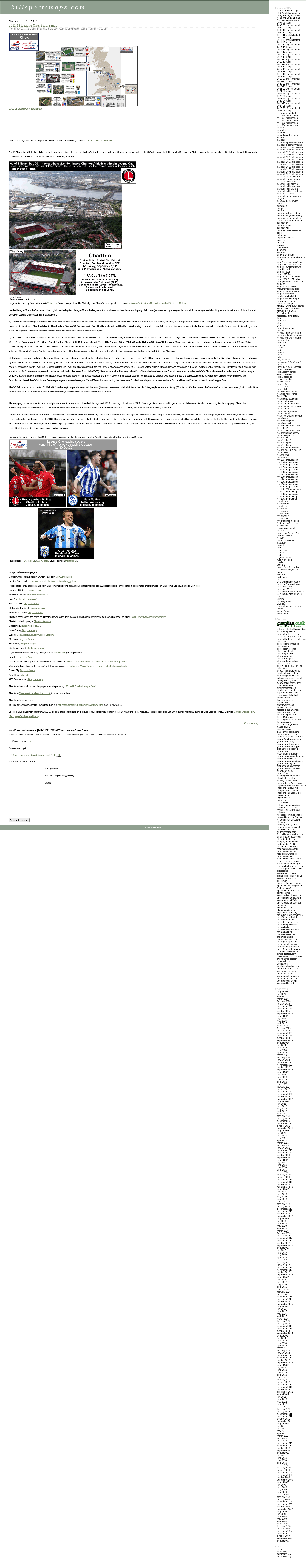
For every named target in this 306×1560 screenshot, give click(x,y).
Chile (279, 233)
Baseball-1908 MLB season (290, 147)
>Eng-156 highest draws (289, 15)
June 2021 (282, 1135)
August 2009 (283, 1482)
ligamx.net (282, 800)
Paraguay (281, 543)
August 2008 (283, 1511)
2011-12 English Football (33, 29)
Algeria (280, 128)
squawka (281, 905)
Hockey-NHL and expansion (290, 335)
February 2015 (284, 1321)
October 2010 (283, 1448)
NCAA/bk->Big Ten (285, 423)
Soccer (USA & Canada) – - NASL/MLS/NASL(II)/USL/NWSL (289, 568)
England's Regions (285, 293)
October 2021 (283, 1126)
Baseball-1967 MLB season (290, 162)
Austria (280, 137)
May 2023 (282, 1079)
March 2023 (283, 1084)
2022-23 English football (289, 93)
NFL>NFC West (282, 518)
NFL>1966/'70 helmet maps (289, 489)
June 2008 (282, 1516)
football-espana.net (286, 714)
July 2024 (281, 1045)
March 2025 (283, 1026)
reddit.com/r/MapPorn (287, 854)
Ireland (280, 352)
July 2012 (281, 1397)
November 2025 (284, 1008)
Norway (280, 538)
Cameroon (282, 206)
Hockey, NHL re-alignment (289, 333)
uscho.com (282, 964)
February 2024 (284, 1057)
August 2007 (283, 1541)
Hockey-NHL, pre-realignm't (289, 338)
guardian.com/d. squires (288, 768)
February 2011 (283, 1438)
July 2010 (281, 1455)
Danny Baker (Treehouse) (289, 683)
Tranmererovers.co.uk (37, 594)
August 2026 (283, 991)
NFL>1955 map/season (287, 464)
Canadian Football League (289, 230)
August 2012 (283, 1394)
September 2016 (285, 1275)
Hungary (281, 345)
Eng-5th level (283, 269)
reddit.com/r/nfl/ (284, 856)
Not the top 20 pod (285, 829)
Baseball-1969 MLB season (290, 167)
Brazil (279, 203)
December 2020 (284, 1150)
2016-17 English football (289, 64)
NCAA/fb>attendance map (289, 430)
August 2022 (283, 1101)
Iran (279, 350)
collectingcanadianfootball (289, 678)
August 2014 (283, 1336)
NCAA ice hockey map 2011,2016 (287, 395)
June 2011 (282, 1428)
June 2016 (282, 1282)
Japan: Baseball (284, 369)
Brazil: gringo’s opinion (288, 673)
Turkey (280, 579)
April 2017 (282, 1258)
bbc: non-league (285, 658)
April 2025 (282, 1023)
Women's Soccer (285, 611)
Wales (280, 608)
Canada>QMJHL (284, 225)
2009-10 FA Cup (284, 32)
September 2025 (285, 1013)
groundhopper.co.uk (286, 759)
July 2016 (281, 1279)
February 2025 (284, 1028)
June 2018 (282, 1223)
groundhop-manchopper (289, 746)
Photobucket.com (42, 621)
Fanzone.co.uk (33, 590)
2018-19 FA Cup (284, 76)
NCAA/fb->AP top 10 (286, 435)
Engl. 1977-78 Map (286, 274)
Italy (279, 357)
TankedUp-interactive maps (290, 915)
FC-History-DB (283, 702)
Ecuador (281, 252)
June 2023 (282, 1077)
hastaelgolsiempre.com (288, 776)
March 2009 (283, 1494)
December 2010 (284, 1443)
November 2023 (284, 1065)
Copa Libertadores (285, 237)
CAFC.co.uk (29, 560)
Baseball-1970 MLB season (290, 169)
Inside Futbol (283, 795)
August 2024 (283, 1043)
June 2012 (282, 1399)
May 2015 (282, 1314)
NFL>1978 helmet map (287, 491)
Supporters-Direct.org (287, 912)
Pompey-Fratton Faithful (288, 842)
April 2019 (282, 1199)
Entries (282, 1551)
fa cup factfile (283, 697)
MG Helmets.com (285, 802)
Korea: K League (284, 377)
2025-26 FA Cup (284, 111)
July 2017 (281, 1250)
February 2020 (284, 1175)
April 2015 (282, 1316)
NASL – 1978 (282, 386)
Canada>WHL (283, 228)
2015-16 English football (289, 59)
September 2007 (285, 1538)
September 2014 (285, 1333)
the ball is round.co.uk (287, 922)
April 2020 (282, 1170)
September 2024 (285, 1040)
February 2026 (284, 1001)
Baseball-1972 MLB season (290, 174)
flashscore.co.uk (285, 707)
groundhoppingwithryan (288, 766)
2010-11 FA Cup (284, 37)
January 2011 (283, 1440)
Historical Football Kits (287, 778)
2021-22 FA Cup (284, 91)
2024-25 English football (289, 103)
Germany (281, 320)
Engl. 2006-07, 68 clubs (288, 277)
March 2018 (283, 1231)
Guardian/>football (286, 771)
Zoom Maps (282, 613)
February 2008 (284, 1526)
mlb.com (281, 812)
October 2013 (283, 1360)
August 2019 (283, 1189)
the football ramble (286, 934)
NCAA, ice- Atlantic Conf (288, 403)
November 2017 (284, 1240)
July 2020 (281, 1162)
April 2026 (282, 996)
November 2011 (284, 1416)
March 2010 (283, 1465)
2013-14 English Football (289, 49)
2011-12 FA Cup (284, 42)
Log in (279, 1549)
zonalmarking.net (285, 983)
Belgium (281, 198)
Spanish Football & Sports (289, 890)
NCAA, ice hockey (285, 401)
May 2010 (282, 1460)
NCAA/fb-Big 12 (284, 440)
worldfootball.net (285, 973)
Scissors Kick (283, 871)
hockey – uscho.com (287, 780)
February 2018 (284, 1233)
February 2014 (284, 1350)
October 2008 (283, 1506)
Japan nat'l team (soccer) (289, 367)
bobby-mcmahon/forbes (288, 671)
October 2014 (283, 1331)
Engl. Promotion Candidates (290, 281)
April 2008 (282, 1521)
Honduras (281, 342)
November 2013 (284, 1358)
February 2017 (284, 1262)
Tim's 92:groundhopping (288, 949)
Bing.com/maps (31, 603)
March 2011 (282, 1436)
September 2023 (285, 1069)
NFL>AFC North (283, 504)
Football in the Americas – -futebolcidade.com (289, 711)
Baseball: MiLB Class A (287, 184)
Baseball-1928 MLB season (290, 157)
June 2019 (282, 1194)
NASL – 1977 (282, 384)
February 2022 (284, 1116)
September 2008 (285, 1509)
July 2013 (281, 1367)
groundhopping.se (286, 763)
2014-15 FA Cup (284, 57)
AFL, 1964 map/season (287, 125)
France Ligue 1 (283, 727)
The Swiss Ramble (285, 937)
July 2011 (281, 1426)
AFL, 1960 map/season (287, 115)
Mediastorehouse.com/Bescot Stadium (35, 634)
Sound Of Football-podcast (289, 883)
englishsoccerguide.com (289, 690)
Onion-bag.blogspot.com (289, 837)
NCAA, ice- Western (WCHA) (289, 416)
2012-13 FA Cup (284, 47)
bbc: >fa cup (283, 646)
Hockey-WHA (283, 340)
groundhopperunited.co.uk (290, 761)
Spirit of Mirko (283, 893)
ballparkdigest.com (286, 631)
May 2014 (282, 1343)
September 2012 (285, 1392)
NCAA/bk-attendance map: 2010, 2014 (289, 426)
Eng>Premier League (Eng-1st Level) (291, 258)
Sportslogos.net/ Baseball (289, 903)
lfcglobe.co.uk (283, 797)
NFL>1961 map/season (287, 479)
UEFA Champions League (288, 582)
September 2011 (285, 1421)
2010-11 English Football (288, 35)
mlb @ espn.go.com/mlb (288, 805)
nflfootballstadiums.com (288, 820)
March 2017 (283, 1260)
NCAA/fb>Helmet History (288, 433)
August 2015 (283, 1306)
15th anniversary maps (288, 20)
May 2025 (282, 1021)
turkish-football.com (286, 954)
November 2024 (284, 1035)
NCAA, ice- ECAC (284, 408)
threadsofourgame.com (288, 946)
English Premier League (288, 298)
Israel (279, 355)
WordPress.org (284, 1556)
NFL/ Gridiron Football (286, 528)
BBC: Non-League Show (288, 661)
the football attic (284, 927)
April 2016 (282, 1287)
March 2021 (283, 1143)
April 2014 (282, 1345)
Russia (280, 562)
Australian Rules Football (288, 135)
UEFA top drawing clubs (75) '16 (290, 595)
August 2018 (283, 1218)
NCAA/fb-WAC (283, 455)
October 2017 (283, 1243)
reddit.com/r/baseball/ (287, 849)
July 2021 (281, 1133)
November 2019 (284, 1182)
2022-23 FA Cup (284, 96)
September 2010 (285, 1450)
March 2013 (283, 1377)
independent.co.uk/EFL (287, 788)
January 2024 (283, 1060)
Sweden (281, 574)
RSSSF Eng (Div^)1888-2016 (289, 868)
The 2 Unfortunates (285, 920)
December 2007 (284, 1531)
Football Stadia (79, 29)
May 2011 (282, 1431)
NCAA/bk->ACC (283, 418)
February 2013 (284, 1379)
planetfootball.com (286, 839)
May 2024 (282, 1050)
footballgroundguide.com (289, 719)
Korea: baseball (284, 374)
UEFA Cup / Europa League (289, 584)
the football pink (284, 932)
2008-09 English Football (289, 25)
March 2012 (283, 1406)
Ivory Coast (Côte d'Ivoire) (289, 362)
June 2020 (282, 1165)
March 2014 (283, 1348)
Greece (280, 325)
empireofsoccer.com (286, 688)
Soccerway (282, 881)
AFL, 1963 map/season (287, 123)
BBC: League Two (284, 656)
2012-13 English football (289, 45)
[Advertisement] (73, 123)
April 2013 (282, 1375)
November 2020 (284, 1152)
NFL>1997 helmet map (287, 496)
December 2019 (284, 1179)
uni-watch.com (284, 961)
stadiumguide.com (286, 910)
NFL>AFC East (282, 501)
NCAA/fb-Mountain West (288, 447)
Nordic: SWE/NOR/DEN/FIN (288, 533)
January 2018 (283, 1235)
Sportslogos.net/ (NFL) (287, 900)
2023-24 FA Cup (284, 101)
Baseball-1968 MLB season (290, 164)
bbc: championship (286, 651)
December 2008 (284, 1502)
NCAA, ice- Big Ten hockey (289, 406)
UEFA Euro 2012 (284, 589)
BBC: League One (285, 653)
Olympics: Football (285, 540)
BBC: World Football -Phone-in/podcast (290, 667)
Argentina (281, 130)
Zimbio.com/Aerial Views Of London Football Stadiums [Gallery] (156, 303)
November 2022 (284, 1094)
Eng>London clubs (285, 255)
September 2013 (285, 1362)
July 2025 (281, 1018)
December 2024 (284, 1033)
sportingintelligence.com (289, 898)
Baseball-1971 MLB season (290, 172)
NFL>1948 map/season (287, 462)
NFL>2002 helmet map (287, 499)
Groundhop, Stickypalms (288, 741)
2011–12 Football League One (80, 686)
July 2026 (281, 994)
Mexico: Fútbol (283, 381)
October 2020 (283, 1155)
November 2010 (284, 1445)
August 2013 (283, 1365)
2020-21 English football (289, 84)
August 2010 (283, 1453)
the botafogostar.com (287, 925)
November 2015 (284, 1299)
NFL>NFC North (283, 513)
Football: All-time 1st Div (288, 316)
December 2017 (284, 1238)
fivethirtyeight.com (285, 705)
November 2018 (284, 1211)
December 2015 (284, 1296)
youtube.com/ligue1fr (287, 981)
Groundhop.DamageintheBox (291, 756)
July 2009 (281, 1485)
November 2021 (284, 1123)
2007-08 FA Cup (284, 23)
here (198, 585)
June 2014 (282, 1341)
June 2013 (282, 1370)
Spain (279, 572)
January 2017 (283, 1265)
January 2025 (283, 1031)
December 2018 (284, 1209)
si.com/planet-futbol (286, 878)
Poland (280, 545)
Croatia (280, 242)
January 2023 (283, 1089)
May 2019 (282, 1196)
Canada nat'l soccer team (289, 213)
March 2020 (283, 1172)
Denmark (281, 250)
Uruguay (281, 604)
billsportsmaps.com (48, 7)
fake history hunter (286, 700)
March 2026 (283, 999)
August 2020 (283, 1160)
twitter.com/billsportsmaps (289, 956)
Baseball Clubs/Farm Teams (289, 145)
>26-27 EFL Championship (289, 13)
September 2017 (285, 1245)
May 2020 (282, 1167)
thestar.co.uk (71, 560)
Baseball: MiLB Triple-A (287, 189)
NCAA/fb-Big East (285, 442)
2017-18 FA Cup (284, 71)
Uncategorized (284, 601)
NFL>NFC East (282, 511)
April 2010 (282, 1463)
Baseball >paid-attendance (290, 142)
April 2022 (282, 1111)
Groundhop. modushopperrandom (287, 752)
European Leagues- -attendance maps (287, 302)
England (281, 284)
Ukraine (280, 599)
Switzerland (282, 577)
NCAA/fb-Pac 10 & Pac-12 (289, 450)
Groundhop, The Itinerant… (289, 744)
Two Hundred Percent (287, 959)
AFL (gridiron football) (286, 113)
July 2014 (281, 1338)
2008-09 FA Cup (284, 28)
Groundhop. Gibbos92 (287, 749)
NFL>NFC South (283, 516)
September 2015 (285, 1304)
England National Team (288, 291)
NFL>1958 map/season (287, 472)
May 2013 (282, 1372)
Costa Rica (281, 240)
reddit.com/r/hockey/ (286, 851)
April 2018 (282, 1228)
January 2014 (283, 1353)
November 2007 (284, 1533)
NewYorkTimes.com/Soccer (289, 817)
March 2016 (283, 1289)
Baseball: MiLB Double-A (288, 186)
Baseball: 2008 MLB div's (288, 176)
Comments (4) (251, 723)
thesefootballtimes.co (287, 944)
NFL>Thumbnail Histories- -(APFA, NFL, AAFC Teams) (289, 522)
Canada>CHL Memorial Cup (289, 218)
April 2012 (282, 1404)
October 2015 (283, 1301)
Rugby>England (284, 560)
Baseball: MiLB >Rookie (287, 181)
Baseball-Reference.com (288, 634)
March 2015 (283, 1319)
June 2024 (282, 1047)
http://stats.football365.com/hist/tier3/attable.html (80, 704)
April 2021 (282, 1140)
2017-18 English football (289, 69)
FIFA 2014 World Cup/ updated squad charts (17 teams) (290, 307)
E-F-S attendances (285, 685)
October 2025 (283, 1011)
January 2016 (283, 1294)
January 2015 (283, 1323)
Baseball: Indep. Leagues (289, 179)
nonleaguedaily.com (287, 824)
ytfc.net (24, 674)
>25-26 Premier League (288, 10)
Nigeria (280, 530)
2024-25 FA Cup (284, 106)
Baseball (281, 140)
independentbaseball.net (289, 793)
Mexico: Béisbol (284, 379)
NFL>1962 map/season (287, 482)
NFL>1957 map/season (287, 469)
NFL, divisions (283, 525)
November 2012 (284, 1387)
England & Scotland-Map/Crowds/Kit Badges (288, 287)
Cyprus (280, 245)
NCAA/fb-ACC (282, 438)
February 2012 (284, 1409)
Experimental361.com (287, 693)
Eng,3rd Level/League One (99, 140)
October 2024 (283, 1038)
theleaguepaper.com (287, 941)
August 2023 (283, 1072)
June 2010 (282, 1458)
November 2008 (284, 1504)
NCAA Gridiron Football (287, 391)
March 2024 (283, 1055)
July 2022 (281, 1104)
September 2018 (285, 1216)
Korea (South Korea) (286, 372)
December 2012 (284, 1384)
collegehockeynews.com (289, 680)
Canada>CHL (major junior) (289, 215)
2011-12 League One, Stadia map (25, 108)
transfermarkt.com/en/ (287, 951)
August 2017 (283, 1248)
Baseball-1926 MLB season (290, 152)
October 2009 (283, 1477)
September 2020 (285, 1157)
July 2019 (281, 1192)
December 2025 (284, 1006)
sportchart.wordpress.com (289, 895)
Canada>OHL (283, 223)
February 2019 (284, 1204)
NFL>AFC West (282, 508)
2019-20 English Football (289, 79)
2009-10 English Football (289, 30)
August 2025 (283, 1016)
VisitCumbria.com (64, 576)
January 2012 (283, 1411)
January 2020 (283, 1177)
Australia (281, 132)
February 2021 (284, 1145)
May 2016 (282, 1284)
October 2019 (283, 1184)
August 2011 (283, 1424)
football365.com (285, 717)
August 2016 (283, 1277)
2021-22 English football (289, 89)
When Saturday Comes (287, 968)
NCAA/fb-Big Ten (284, 445)
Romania (281, 552)
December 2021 (284, 1121)
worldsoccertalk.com (287, 978)
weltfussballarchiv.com (288, 966)
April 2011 (282, 1433)
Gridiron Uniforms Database (290, 736)
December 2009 (284, 1472)
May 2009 (282, 1489)
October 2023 (283, 1067)
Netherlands (283, 457)
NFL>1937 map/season (287, 460)
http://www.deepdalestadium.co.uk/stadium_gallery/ (52, 581)
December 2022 (284, 1091)
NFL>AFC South (283, 506)
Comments (284, 1554)
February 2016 (284, 1292)
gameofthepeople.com (288, 732)
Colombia (281, 235)
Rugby (280, 555)
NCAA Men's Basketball (288, 399)
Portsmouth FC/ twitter (287, 844)
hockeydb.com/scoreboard (290, 783)
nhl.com (281, 822)
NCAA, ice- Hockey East (288, 411)
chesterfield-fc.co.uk (30, 625)
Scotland (281, 565)
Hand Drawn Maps (285, 328)
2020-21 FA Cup (284, 86)
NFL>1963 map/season (287, 484)
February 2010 (284, 1467)
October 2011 (283, 1419)
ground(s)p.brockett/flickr (289, 739)
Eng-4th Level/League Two (289, 267)
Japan (280, 364)
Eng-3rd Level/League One (59, 29)
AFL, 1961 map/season (287, 118)
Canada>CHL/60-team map (289, 220)
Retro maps (282, 550)
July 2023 (281, 1074)
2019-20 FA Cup (284, 81)
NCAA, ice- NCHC (284, 413)
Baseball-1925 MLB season (290, 149)
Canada (280, 211)
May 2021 (282, 1138)
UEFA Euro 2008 (284, 587)
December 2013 (284, 1355)
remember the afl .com (288, 861)
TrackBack (53, 755)
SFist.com (52, 303)
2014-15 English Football (289, 54)
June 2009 (282, 1487)
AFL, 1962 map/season (287, 120)
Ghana (280, 323)
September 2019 (285, 1187)
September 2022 (285, 1099)
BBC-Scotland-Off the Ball (288, 644)
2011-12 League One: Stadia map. (33, 25)
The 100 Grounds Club (287, 917)
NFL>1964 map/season (287, 486)
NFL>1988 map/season (287, 494)
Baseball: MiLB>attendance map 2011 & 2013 (290, 192)
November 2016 (284, 1270)
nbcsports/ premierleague (289, 815)
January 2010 (283, 1470)
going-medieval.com (287, 734)
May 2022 (282, 1109)
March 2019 (283, 1201)
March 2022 (283, 1113)
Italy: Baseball (283, 360)
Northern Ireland (285, 535)
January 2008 (283, 1528)
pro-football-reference (287, 846)
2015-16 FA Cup (284, 62)
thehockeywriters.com (287, 939)
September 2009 (285, 1480)
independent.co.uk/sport (288, 790)
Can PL (280, 208)
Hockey (280, 330)
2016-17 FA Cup (284, 66)
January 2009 (283, 1499)
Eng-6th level (283, 272)
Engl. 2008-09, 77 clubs (288, 279)
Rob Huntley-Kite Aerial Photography (148, 616)
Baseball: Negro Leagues (289, 196)
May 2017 (282, 1255)
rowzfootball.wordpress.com (290, 866)
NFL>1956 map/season (287, 467)
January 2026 (283, 1004)
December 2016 (284, 1267)
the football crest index (288, 929)
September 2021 (285, 1128)
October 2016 (283, 1272)
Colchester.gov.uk (35, 648)
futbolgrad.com (284, 729)
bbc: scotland (283, 663)
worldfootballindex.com (288, 976)
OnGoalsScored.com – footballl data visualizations (290, 833)
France (280, 318)
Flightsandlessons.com (25, 599)
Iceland (280, 347)
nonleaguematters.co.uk (288, 827)
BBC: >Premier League (287, 649)
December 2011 (284, 1414)
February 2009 (284, 1497)
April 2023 (282, 1082)
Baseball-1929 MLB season (290, 159)
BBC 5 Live (281, 641)
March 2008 (283, 1523)
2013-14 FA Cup (284, 52)
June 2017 (282, 1253)
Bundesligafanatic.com (288, 676)
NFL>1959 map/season (287, 474)
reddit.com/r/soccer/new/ (289, 859)
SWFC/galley (42, 560)
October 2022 (283, 1096)
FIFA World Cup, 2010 (286, 311)
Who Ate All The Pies (286, 971)
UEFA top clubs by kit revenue (291, 591)
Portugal (281, 547)
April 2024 (282, 1052)
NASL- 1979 (282, 389)
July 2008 (281, 1514)
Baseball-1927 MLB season (290, 154)
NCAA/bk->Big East (285, 421)
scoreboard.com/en (286, 873)
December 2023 (284, 1062)
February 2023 (284, 1087)
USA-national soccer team (289, 606)
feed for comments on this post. (27, 755)
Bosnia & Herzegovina (287, 201)
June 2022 (282, 1106)
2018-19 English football (289, 74)
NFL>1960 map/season (287, 477)
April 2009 (282, 1492)
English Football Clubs (287, 296)
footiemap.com (284, 722)
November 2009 (284, 1475)
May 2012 (282, 1402)
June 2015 (282, 1311)
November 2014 (284, 1328)
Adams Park (59, 652)
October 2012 (283, 1389)
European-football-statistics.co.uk (34, 693)
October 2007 (283, 1536)
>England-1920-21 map (288, 18)
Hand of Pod (283, 773)
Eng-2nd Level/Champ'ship (289, 262)
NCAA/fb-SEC (282, 452)
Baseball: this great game (289, 636)
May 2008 (282, 1519)
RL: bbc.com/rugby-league (289, 863)
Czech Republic (284, 247)
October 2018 (283, 1213)
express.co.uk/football (287, 695)
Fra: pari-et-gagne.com (287, 724)
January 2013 (283, 1382)
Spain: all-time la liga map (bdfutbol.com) (289, 886)
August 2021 (283, 1130)
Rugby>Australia (284, 557)
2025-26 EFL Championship (289, 108)
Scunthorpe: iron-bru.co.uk (289, 876)
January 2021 (283, 1148)
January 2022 (283, 1118)
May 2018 (282, 1226)
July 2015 (281, 1309)
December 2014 (284, 1326)
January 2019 (283, 1206)
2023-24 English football (289, 98)
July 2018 (281, 1221)
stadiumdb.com (284, 907)
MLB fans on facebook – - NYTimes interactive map (289, 808)
